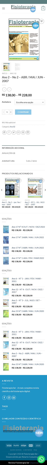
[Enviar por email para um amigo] (18, 132)
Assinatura (6, 102)
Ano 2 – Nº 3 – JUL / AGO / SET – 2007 (35, 203)
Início (4, 73)
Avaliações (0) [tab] (8, 153)
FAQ (35, 450)
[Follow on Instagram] (9, 397)
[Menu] (3, 8)
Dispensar (34, 462)
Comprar (23, 112)
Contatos (27, 450)
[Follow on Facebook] (4, 397)
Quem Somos (16, 450)
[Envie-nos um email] (14, 397)
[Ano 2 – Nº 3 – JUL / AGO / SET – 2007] (35, 188)
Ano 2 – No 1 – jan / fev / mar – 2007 (11, 203)
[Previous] (6, 39)
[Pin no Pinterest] (23, 132)
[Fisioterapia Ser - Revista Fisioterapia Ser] (23, 8)
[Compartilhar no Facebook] (9, 132)
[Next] (41, 39)
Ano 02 (13, 73)
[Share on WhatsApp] (4, 132)
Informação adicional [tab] (13, 148)
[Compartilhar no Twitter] (14, 132)
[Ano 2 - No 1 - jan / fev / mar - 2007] (12, 188)
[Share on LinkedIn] (28, 132)
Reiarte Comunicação (31, 457)
